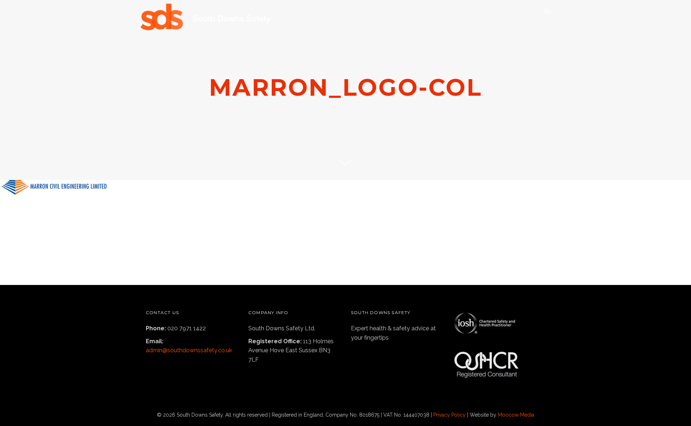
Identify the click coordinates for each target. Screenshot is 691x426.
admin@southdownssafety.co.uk (189, 350)
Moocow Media (516, 415)
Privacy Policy (449, 415)
